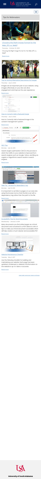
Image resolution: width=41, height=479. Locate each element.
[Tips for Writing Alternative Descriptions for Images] (20, 69)
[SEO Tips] (20, 135)
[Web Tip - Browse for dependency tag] (20, 175)
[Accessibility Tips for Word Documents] (20, 208)
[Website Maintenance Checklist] (20, 244)
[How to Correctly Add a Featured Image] (20, 103)
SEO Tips (4, 145)
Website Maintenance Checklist (12, 254)
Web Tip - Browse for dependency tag (14, 185)
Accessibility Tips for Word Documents (14, 219)
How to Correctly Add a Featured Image (15, 114)
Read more (5, 56)
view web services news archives (29, 275)
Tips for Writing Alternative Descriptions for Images (19, 80)
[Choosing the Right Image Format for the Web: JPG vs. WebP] (20, 30)
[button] (36, 4)
